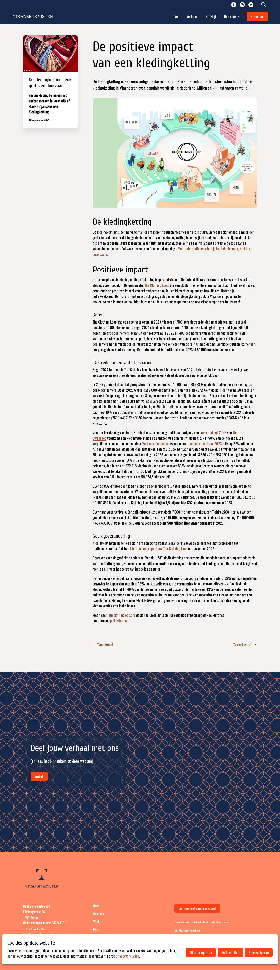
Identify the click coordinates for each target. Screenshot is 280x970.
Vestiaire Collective (155, 443)
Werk (96, 922)
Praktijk (211, 16)
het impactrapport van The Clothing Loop (159, 548)
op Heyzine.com (119, 620)
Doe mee (230, 16)
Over (176, 16)
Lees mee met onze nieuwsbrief (197, 908)
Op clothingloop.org (122, 615)
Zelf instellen (230, 952)
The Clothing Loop (156, 285)
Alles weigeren (259, 952)
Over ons (98, 914)
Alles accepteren (200, 952)
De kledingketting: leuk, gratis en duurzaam (50, 81)
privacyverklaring (127, 956)
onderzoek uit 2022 (213, 432)
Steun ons (257, 16)
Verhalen (192, 16)
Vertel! (39, 776)
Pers (96, 930)
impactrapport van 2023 (205, 443)
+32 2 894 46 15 (33, 929)
